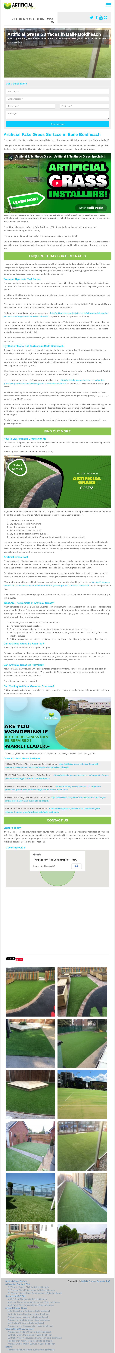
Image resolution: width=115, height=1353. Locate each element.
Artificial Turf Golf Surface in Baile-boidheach (29, 1320)
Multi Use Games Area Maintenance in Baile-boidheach (34, 1302)
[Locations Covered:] (5, 4)
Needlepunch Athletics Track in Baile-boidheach (30, 1341)
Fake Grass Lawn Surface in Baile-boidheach (29, 1311)
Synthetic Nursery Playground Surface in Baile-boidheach (35, 1338)
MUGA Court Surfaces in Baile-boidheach (27, 1299)
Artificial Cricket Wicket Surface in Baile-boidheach (31, 1344)
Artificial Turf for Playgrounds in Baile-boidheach (30, 1326)
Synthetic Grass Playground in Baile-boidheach (30, 1335)
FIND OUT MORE (57, 431)
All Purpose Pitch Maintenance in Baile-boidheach (31, 1290)
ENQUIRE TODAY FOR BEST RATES (57, 256)
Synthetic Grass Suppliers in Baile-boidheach (29, 1314)
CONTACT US (57, 820)
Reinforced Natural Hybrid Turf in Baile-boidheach (31, 1350)
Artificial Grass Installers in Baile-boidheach (28, 1317)
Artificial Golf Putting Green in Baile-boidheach (29, 1332)
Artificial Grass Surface (16, 1281)
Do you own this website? (44, 866)
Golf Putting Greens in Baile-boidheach (26, 1323)
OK (76, 866)
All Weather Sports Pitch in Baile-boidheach (28, 1287)
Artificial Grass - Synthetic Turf (95, 1281)
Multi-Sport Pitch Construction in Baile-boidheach (31, 1305)
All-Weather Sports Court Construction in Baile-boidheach (35, 1293)
